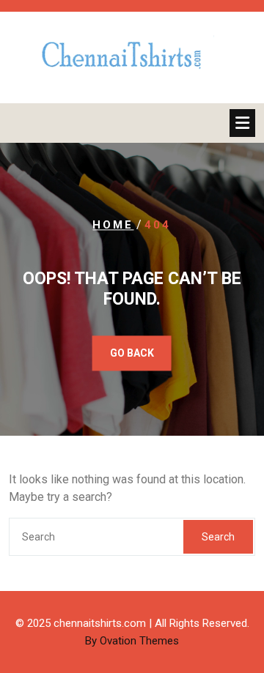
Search (218, 537)
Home (112, 224)
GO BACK (132, 354)
